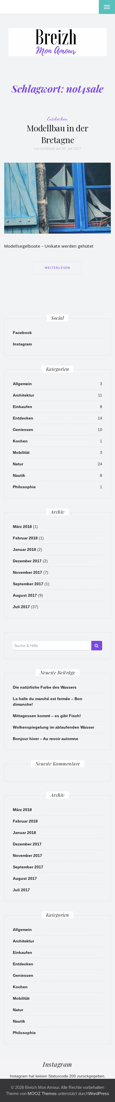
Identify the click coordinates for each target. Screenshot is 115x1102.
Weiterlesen (57, 268)
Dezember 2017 (27, 561)
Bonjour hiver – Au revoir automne (45, 738)
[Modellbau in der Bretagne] (57, 198)
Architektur (23, 395)
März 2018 (22, 526)
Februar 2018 (25, 538)
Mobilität (21, 452)
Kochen (20, 441)
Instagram (22, 344)
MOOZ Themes (42, 1093)
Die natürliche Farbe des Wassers (44, 687)
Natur (18, 464)
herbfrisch (47, 149)
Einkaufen (22, 406)
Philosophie (24, 487)
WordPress (98, 1093)
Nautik (19, 475)
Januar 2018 (24, 549)
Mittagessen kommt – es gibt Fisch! (47, 716)
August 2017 (25, 595)
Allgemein (22, 383)
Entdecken (57, 118)
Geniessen (23, 429)
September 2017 (28, 584)
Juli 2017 (21, 607)
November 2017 (27, 572)
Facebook (22, 332)
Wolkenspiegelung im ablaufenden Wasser (53, 727)
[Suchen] (96, 645)
